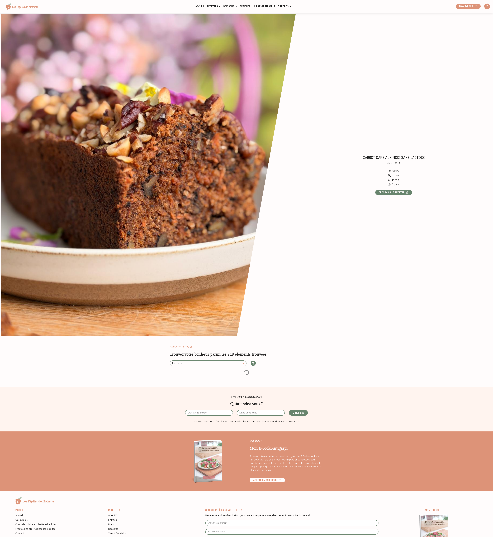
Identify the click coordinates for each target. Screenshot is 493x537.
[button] (214, 6)
